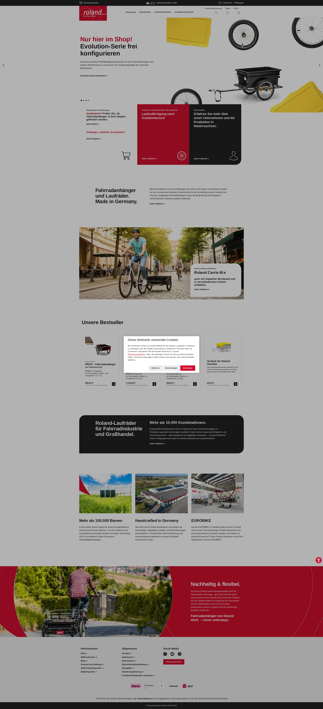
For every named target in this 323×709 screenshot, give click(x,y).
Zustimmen (188, 368)
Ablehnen (155, 368)
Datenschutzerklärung (136, 354)
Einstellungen (171, 368)
